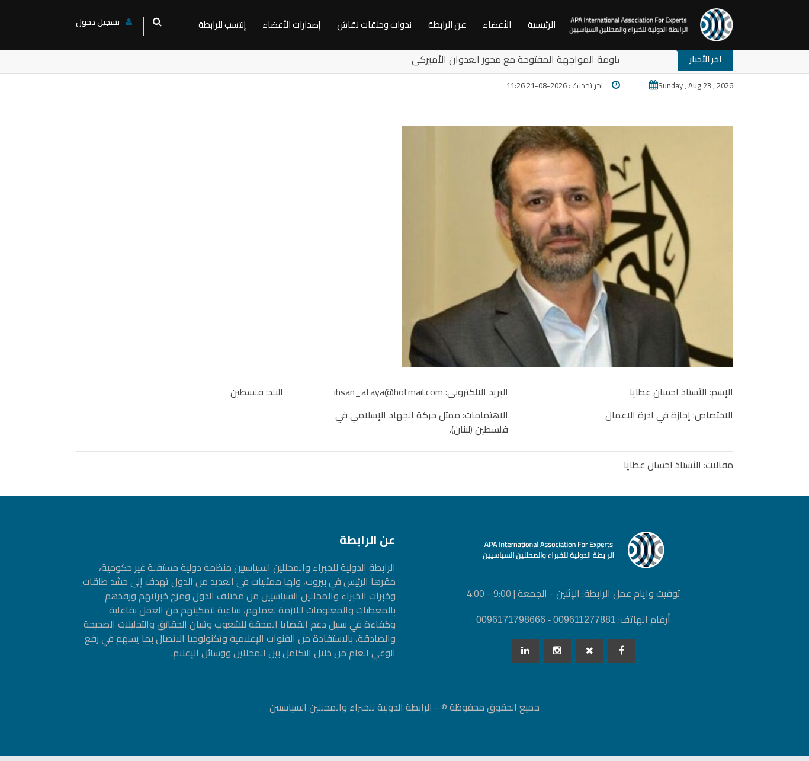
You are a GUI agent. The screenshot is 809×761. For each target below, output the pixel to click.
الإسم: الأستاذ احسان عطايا (681, 392)
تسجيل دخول (98, 22)
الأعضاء (497, 24)
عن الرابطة (447, 24)
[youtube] (557, 651)
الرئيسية (542, 24)
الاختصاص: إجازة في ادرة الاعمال (669, 415)
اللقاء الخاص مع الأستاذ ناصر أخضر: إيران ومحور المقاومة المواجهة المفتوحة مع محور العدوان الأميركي (600, 59)
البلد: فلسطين (256, 392)
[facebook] (621, 651)
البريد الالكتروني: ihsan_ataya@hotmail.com (421, 392)
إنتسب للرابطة (222, 24)
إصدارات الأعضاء (291, 24)
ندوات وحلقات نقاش (374, 24)
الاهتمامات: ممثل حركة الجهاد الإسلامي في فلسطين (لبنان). (421, 422)
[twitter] (589, 651)
